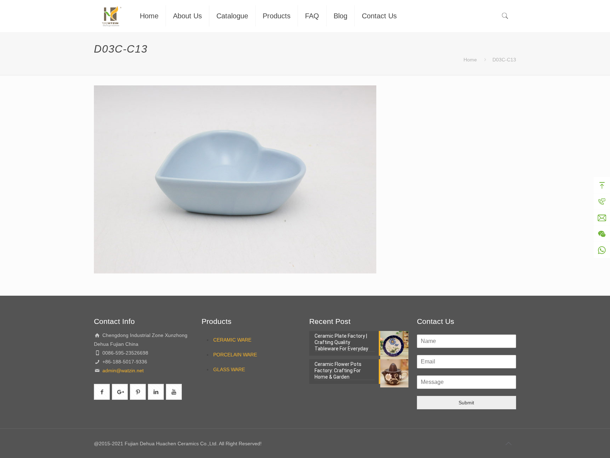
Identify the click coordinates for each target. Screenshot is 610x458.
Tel (602, 201)
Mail (602, 218)
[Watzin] (111, 16)
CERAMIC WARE (232, 340)
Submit (466, 402)
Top (602, 185)
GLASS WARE (229, 369)
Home (470, 59)
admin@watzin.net (122, 370)
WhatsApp (602, 250)
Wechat (602, 234)
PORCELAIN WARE (235, 354)
